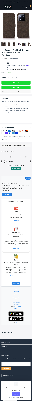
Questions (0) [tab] (23, 157)
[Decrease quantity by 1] (8, 77)
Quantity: (3, 77)
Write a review (16, 168)
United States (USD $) (6, 375)
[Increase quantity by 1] (16, 77)
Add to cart (16, 82)
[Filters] (3, 161)
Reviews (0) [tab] (9, 157)
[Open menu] (2, 6)
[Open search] (23, 7)
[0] (29, 7)
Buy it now (16, 87)
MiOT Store (4, 58)
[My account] (26, 7)
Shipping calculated (17, 69)
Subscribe (6, 368)
